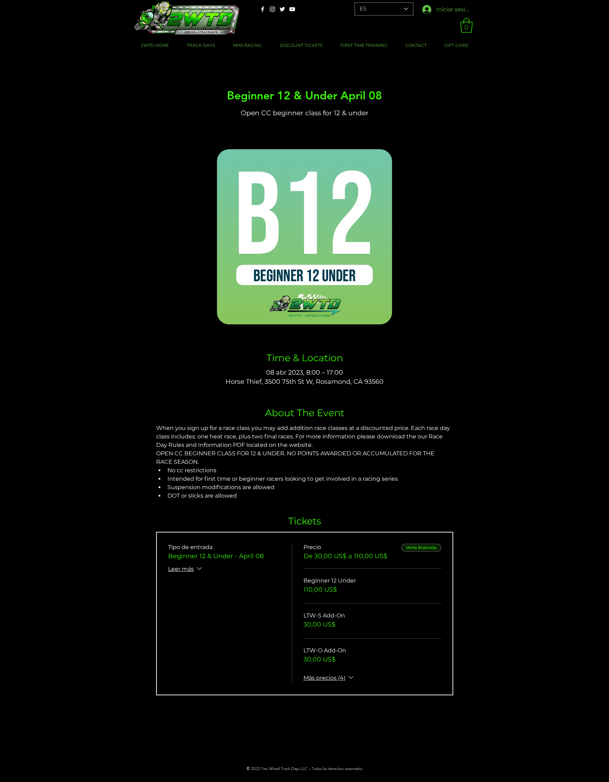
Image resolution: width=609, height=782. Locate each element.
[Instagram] (272, 9)
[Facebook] (262, 9)
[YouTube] (292, 9)
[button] (466, 25)
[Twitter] (282, 9)
